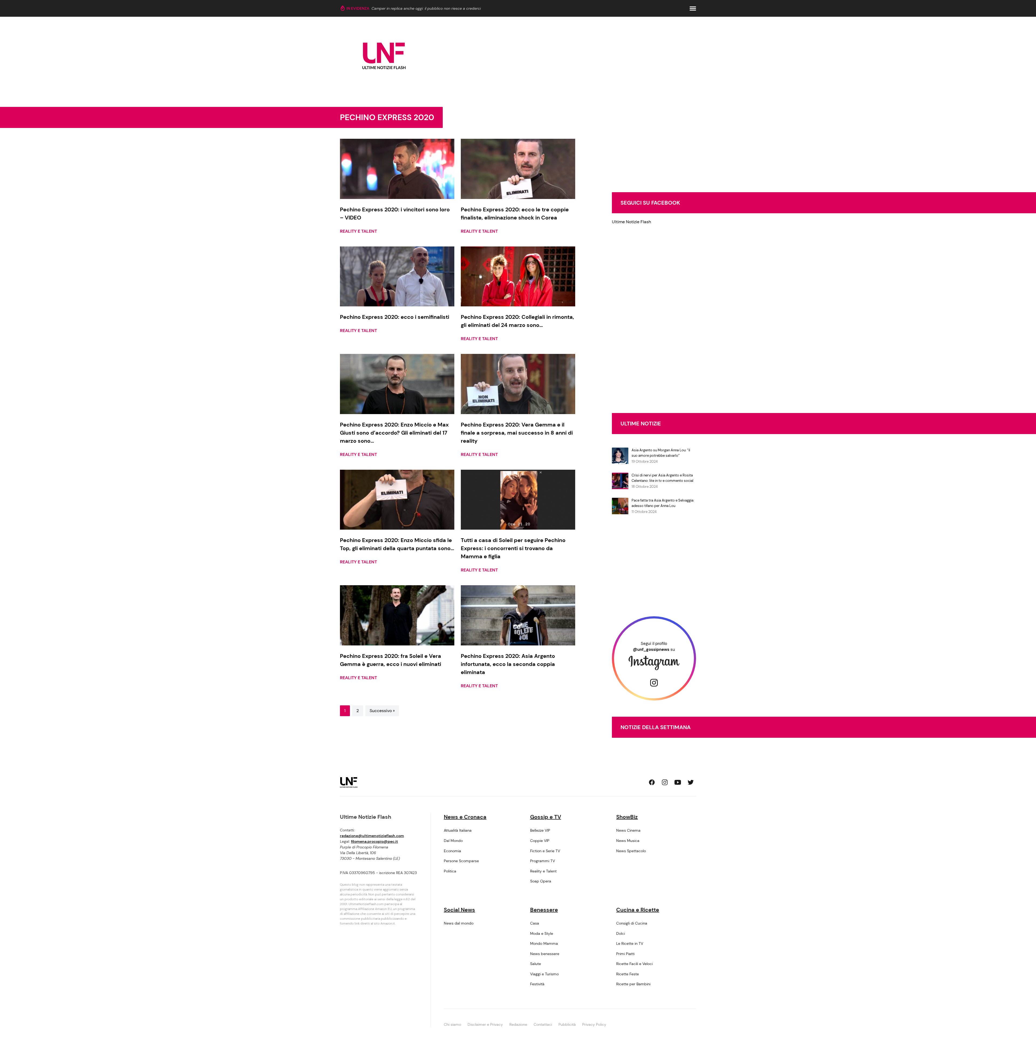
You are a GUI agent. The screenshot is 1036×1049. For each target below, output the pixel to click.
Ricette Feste (627, 974)
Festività (537, 984)
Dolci (620, 933)
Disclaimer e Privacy (485, 1024)
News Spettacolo (631, 850)
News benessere (544, 953)
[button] (693, 8)
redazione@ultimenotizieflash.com (372, 835)
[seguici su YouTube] (677, 782)
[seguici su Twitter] (690, 782)
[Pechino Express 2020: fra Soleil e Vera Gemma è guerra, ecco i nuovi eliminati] (397, 615)
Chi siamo (452, 1024)
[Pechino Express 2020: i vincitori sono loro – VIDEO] (397, 169)
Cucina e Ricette (637, 909)
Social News (459, 909)
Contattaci (543, 1024)
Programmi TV (542, 860)
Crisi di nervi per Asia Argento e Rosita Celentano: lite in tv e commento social (662, 478)
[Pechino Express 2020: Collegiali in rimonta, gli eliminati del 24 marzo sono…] (518, 276)
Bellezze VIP (540, 830)
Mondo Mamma (544, 943)
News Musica (627, 840)
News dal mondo (458, 923)
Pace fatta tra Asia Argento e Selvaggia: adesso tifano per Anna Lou (663, 503)
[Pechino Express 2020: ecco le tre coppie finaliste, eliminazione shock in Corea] (518, 169)
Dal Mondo (453, 840)
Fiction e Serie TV (545, 850)
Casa (534, 923)
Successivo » (382, 710)
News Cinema (628, 830)
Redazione (518, 1024)
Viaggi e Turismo (544, 974)
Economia (452, 850)
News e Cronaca (465, 816)
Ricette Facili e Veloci (634, 963)
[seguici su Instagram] (664, 782)
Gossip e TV (545, 816)
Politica (450, 871)
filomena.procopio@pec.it (374, 841)
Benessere (544, 909)
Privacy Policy (594, 1024)
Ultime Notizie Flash (631, 222)
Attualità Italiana (458, 830)
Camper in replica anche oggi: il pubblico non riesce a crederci (426, 8)
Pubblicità (567, 1024)
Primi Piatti (625, 953)
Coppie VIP (539, 840)
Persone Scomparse (461, 860)
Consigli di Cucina (631, 923)
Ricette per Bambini (633, 984)
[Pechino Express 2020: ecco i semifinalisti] (397, 276)
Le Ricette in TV (629, 943)
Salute (535, 963)
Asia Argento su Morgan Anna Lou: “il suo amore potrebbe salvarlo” (661, 453)
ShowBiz (627, 816)
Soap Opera (540, 881)
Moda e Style (541, 933)
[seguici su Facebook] (651, 782)
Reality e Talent (358, 231)
